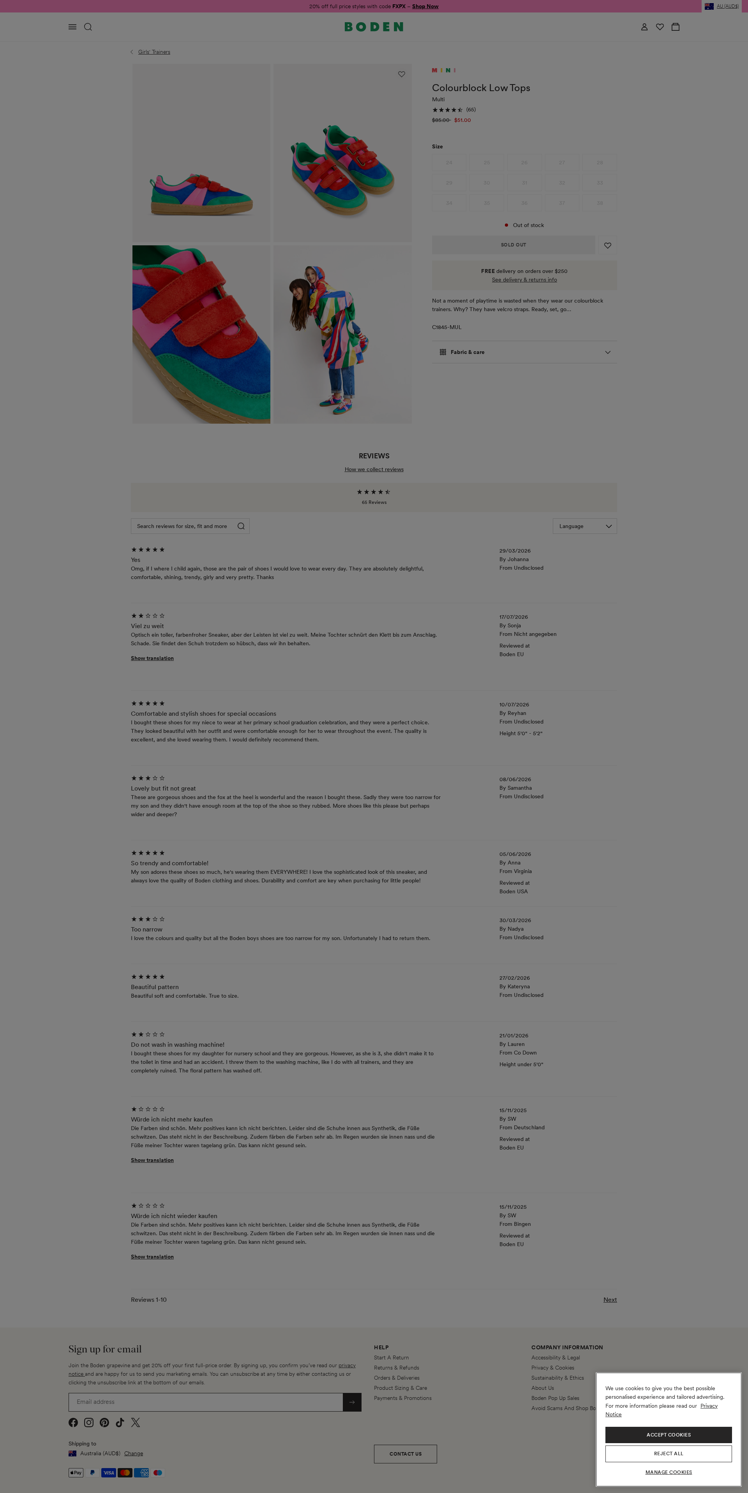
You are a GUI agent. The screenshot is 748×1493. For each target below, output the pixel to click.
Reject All (669, 1453)
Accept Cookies (669, 1435)
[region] (669, 1429)
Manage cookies (669, 1472)
